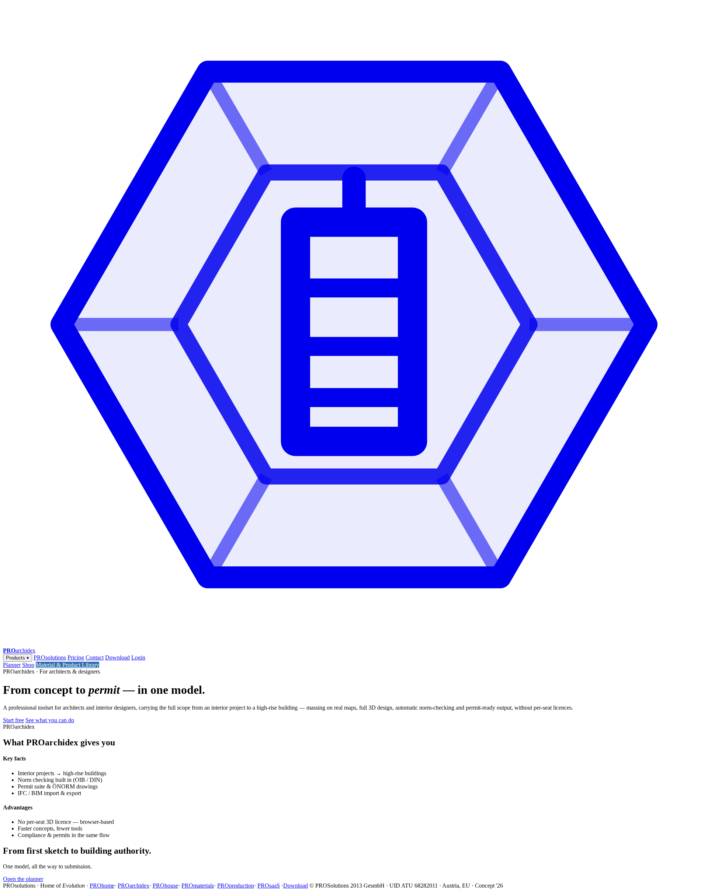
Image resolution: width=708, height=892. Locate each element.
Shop (28, 665)
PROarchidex (133, 885)
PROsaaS (268, 885)
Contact (95, 657)
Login (138, 657)
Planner (12, 665)
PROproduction (235, 885)
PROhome (102, 885)
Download (117, 657)
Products (17, 658)
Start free (13, 720)
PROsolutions (50, 657)
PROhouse (165, 885)
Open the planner (23, 879)
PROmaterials (197, 885)
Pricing (75, 657)
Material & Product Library (67, 665)
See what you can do (49, 720)
